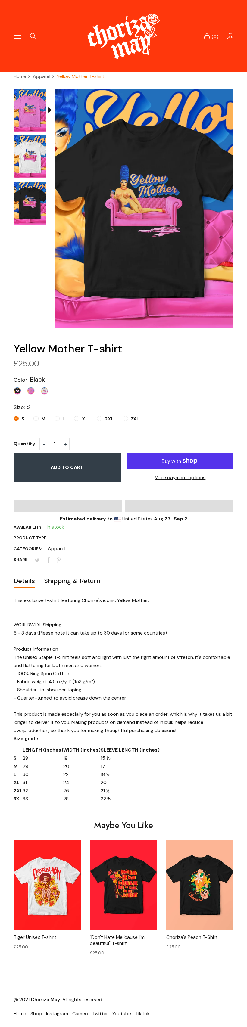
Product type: (31, 538)
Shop (36, 1013)
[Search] (33, 36)
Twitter (100, 1013)
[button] (68, 506)
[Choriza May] (123, 36)
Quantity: (25, 444)
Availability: (28, 527)
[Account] (230, 36)
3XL (134, 419)
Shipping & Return (72, 580)
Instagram (57, 1013)
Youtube (121, 1013)
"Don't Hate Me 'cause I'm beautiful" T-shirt (117, 940)
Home (20, 1013)
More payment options (180, 477)
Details (24, 580)
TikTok (142, 1013)
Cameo (80, 1013)
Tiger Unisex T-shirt (35, 937)
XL (84, 419)
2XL (109, 419)
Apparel (56, 548)
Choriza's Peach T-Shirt (192, 937)
